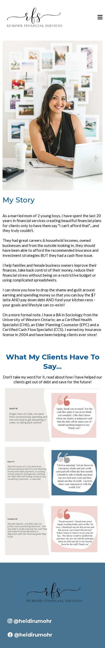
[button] (100, 18)
